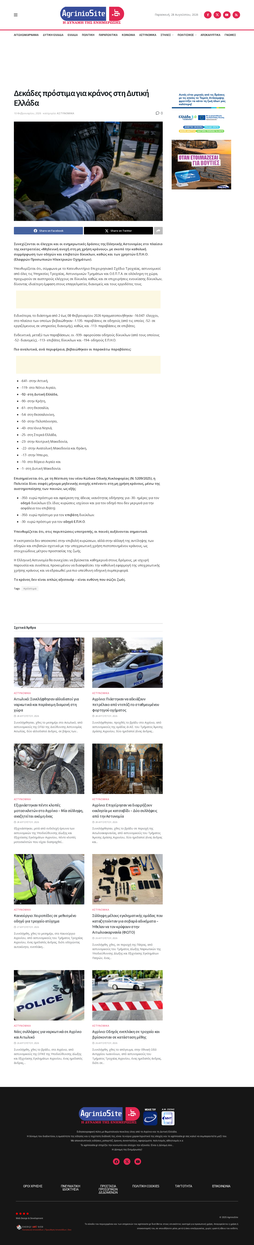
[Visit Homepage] (86, 14)
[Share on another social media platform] (158, 230)
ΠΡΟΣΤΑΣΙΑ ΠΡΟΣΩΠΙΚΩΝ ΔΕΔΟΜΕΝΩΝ (108, 1189)
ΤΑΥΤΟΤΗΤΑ (183, 1186)
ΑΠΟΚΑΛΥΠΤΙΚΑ (210, 35)
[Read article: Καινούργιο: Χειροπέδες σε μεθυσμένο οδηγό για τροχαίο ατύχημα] (49, 879)
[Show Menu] (15, 14)
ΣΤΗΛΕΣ (166, 35)
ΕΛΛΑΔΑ (73, 35)
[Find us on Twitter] (217, 14)
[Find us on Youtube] (227, 14)
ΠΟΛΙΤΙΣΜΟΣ (186, 35)
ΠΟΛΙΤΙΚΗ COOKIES (145, 1186)
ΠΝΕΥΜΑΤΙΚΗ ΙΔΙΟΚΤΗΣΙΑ (70, 1187)
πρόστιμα (30, 588)
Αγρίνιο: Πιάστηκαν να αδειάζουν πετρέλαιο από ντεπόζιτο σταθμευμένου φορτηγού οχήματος (125, 704)
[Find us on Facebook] (208, 14)
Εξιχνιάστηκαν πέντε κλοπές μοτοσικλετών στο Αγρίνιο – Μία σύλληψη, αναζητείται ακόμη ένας (48, 810)
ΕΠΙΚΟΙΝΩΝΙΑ (221, 1186)
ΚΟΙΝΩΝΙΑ (128, 35)
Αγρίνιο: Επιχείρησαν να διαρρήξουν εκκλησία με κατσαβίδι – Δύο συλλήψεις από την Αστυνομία (124, 810)
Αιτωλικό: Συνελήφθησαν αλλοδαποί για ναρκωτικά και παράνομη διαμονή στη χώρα (46, 704)
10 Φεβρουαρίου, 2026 (27, 113)
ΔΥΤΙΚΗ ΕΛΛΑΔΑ (53, 35)
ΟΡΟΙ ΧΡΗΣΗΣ (32, 1186)
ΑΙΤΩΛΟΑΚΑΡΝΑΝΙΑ (26, 35)
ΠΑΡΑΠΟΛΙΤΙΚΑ (108, 35)
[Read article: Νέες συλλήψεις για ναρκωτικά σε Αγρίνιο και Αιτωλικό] (49, 995)
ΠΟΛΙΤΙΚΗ (88, 35)
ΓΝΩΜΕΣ (230, 35)
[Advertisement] (127, 63)
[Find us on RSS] (236, 14)
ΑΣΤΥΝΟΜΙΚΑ (147, 35)
